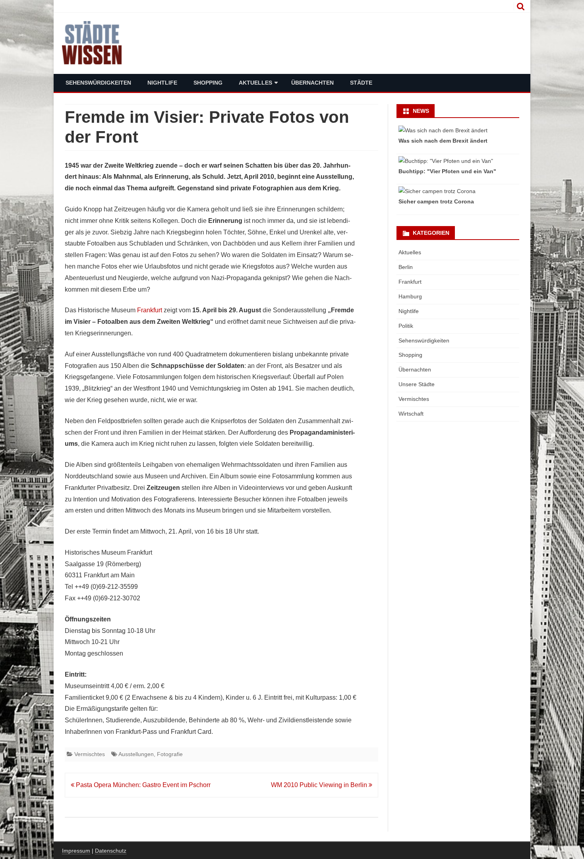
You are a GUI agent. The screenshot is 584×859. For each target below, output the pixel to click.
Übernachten (312, 82)
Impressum (76, 850)
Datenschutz (110, 850)
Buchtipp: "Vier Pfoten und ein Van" (447, 171)
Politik (405, 326)
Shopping (207, 82)
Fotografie (170, 754)
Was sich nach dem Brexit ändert (442, 140)
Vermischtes (89, 754)
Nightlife (162, 82)
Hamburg (410, 296)
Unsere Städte (416, 384)
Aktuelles (255, 82)
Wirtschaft (410, 413)
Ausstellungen (136, 754)
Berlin (405, 267)
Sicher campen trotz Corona (436, 201)
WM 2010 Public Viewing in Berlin (320, 785)
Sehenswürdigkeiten (98, 82)
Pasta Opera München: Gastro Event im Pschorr (142, 785)
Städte (361, 82)
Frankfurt (149, 310)
